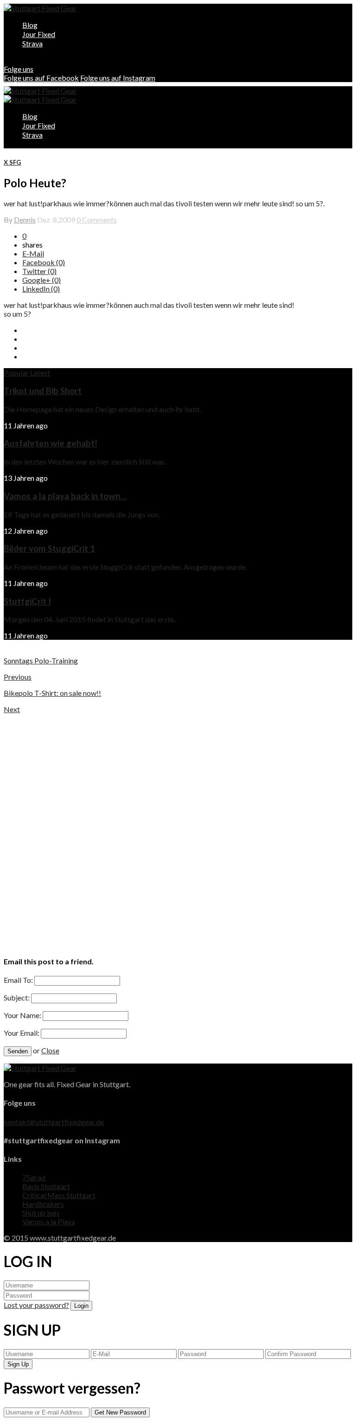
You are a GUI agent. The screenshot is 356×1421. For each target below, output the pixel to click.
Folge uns (18, 68)
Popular (16, 372)
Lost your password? (36, 1304)
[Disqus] (178, 829)
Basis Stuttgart (46, 1186)
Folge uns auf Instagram (117, 77)
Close (50, 1050)
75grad (33, 1177)
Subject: (17, 997)
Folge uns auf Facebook (41, 77)
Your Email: (21, 1032)
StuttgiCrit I (27, 601)
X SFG (12, 162)
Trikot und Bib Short (43, 391)
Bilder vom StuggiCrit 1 (49, 548)
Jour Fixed (38, 34)
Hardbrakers (43, 1203)
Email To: (18, 979)
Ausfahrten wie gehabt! (50, 443)
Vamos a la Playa (48, 1221)
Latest (40, 372)
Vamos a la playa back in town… (65, 496)
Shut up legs (41, 1212)
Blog (30, 24)
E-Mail (33, 253)
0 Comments (96, 219)
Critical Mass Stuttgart (58, 1195)
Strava (32, 43)
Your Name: (22, 1015)
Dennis (25, 219)
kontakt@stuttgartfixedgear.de (54, 1121)
